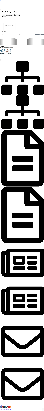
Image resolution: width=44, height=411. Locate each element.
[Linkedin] (5, 407)
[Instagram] (4, 407)
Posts (1, 5)
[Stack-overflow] (10, 407)
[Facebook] (1, 407)
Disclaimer (7, 409)
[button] (0, 9)
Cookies (4, 409)
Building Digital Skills (8, 23)
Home (2, 4)
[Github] (7, 407)
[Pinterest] (2, 407)
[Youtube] (9, 407)
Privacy (1, 409)
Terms (10, 409)
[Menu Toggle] (0, 60)
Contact (2, 8)
